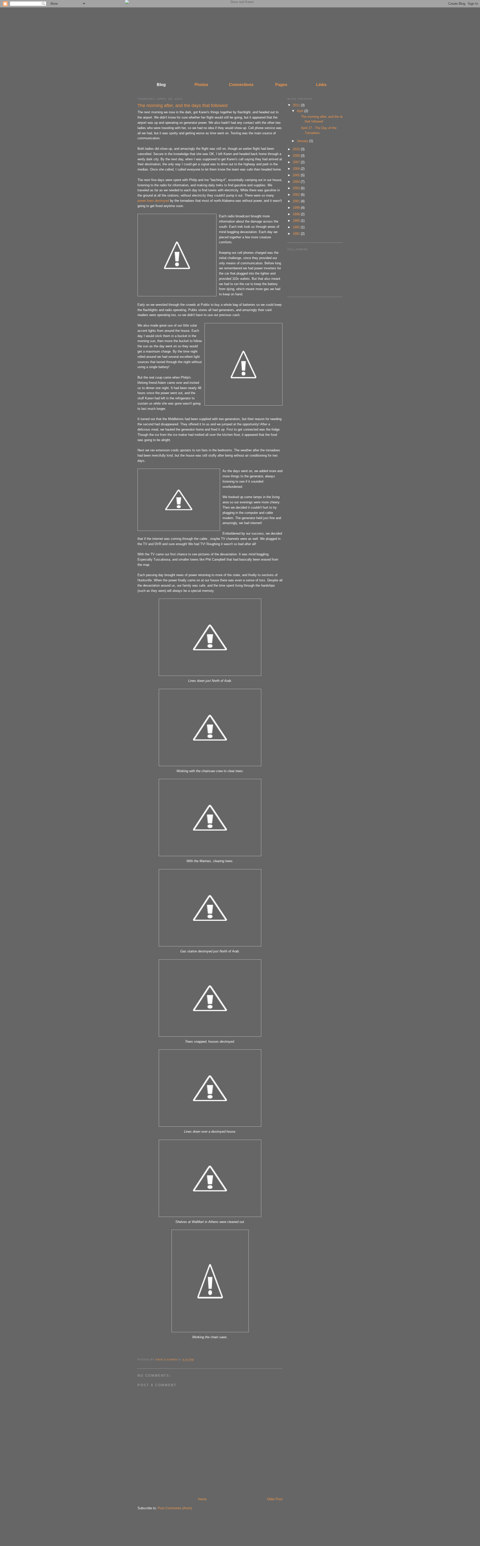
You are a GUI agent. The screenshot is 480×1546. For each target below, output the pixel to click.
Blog (161, 85)
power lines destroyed (153, 201)
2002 (297, 195)
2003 (297, 188)
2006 (297, 169)
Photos (201, 85)
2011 (297, 105)
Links (321, 85)
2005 (297, 175)
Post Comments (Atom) (175, 1508)
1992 (297, 227)
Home (202, 1499)
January (303, 141)
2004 (297, 182)
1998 (297, 214)
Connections (241, 85)
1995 (297, 221)
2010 (297, 149)
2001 (297, 201)
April (300, 111)
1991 (297, 234)
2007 (297, 162)
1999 (297, 208)
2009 (297, 156)
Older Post (274, 1499)
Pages (281, 85)
